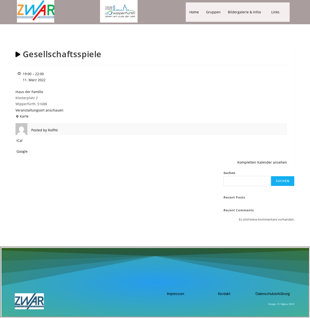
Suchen (229, 173)
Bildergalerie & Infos (244, 12)
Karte (22, 116)
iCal (19, 140)
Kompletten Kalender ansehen (262, 162)
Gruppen (213, 12)
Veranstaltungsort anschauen (39, 110)
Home (194, 12)
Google (22, 151)
